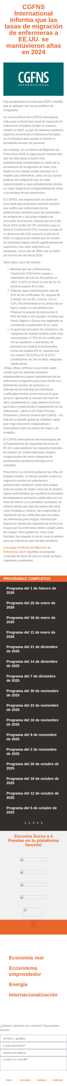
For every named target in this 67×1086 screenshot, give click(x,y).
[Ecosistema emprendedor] (4, 968)
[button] (33, 924)
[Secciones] (25, 1075)
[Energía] (4, 984)
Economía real (26, 957)
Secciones (25, 1080)
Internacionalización (33, 995)
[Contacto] (41, 1075)
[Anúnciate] (58, 1075)
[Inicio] (9, 1075)
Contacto (41, 1080)
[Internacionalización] (4, 994)
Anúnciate (58, 1080)
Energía (18, 984)
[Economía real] (4, 957)
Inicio (9, 1080)
